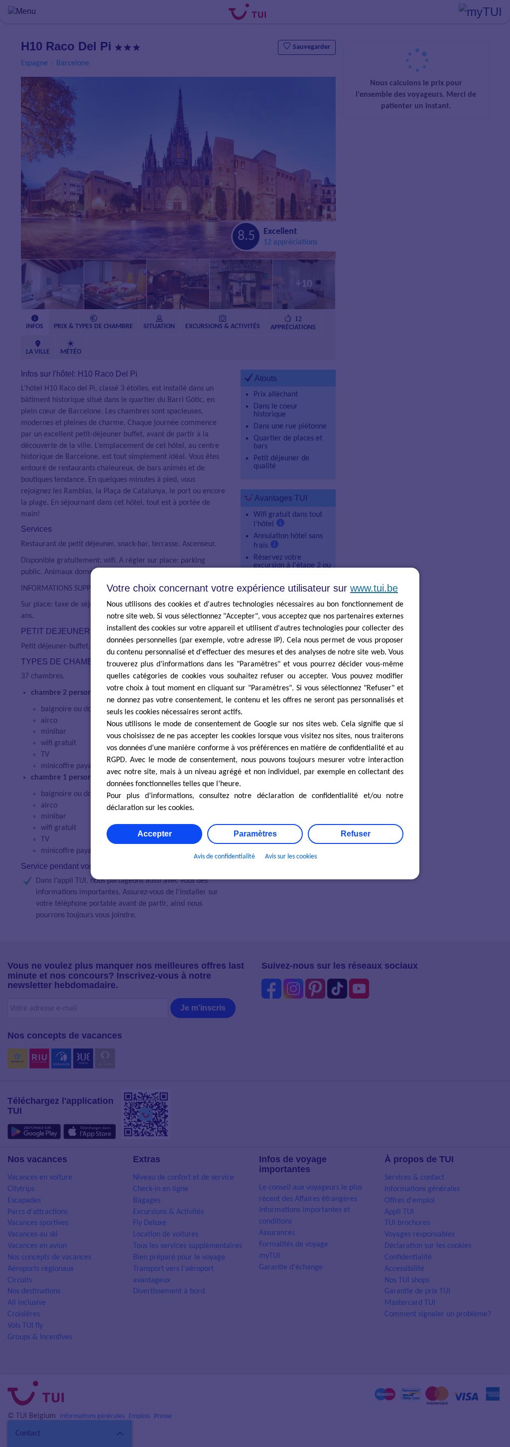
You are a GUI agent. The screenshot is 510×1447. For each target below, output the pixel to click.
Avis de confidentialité (224, 856)
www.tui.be (374, 588)
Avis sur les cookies (291, 856)
